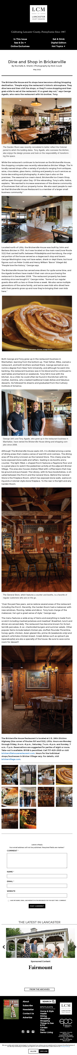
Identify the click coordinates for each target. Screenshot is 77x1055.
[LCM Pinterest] (28, 1032)
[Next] (68, 325)
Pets (42, 1030)
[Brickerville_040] (46, 797)
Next (74, 947)
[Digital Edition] (11, 1019)
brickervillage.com (11, 759)
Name (10, 872)
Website (11, 891)
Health (43, 1013)
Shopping (45, 1021)
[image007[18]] (64, 775)
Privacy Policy (65, 1046)
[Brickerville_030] (10, 819)
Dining (43, 1016)
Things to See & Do (47, 1024)
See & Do (19, 42)
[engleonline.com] (65, 1027)
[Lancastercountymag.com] (66, 1014)
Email (10, 881)
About (26, 1001)
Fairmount (40, 967)
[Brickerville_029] (28, 797)
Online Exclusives (20, 46)
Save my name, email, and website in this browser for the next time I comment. (38, 900)
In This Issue (20, 39)
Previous (5, 947)
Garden (44, 1027)
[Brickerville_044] (28, 775)
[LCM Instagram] (23, 1032)
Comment (12, 851)
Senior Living (46, 1032)
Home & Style (47, 1011)
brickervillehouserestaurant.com (18, 753)
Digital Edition (58, 42)
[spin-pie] (10, 797)
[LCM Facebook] (33, 1032)
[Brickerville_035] (64, 797)
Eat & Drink (59, 39)
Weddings (45, 1018)
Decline (43, 1051)
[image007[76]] (28, 819)
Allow (33, 1051)
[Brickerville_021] (46, 775)
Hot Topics (57, 46)
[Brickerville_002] (10, 775)
